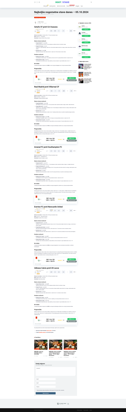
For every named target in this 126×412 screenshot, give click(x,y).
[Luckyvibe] (80, 34)
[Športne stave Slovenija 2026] (63, 2)
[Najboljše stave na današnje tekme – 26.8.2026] (40, 345)
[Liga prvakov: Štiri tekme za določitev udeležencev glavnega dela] (81, 76)
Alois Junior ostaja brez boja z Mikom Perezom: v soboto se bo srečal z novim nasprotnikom (88, 80)
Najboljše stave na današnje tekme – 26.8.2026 (38, 353)
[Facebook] (35, 2)
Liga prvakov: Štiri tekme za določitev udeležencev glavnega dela (87, 74)
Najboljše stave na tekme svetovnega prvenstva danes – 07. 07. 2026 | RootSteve (70, 353)
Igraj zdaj (72, 138)
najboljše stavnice (42, 332)
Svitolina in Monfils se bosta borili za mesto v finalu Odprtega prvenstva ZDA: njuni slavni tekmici (88, 66)
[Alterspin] (80, 54)
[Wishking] (80, 40)
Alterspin (83, 52)
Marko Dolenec (41, 21)
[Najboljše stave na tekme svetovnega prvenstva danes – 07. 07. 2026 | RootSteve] (70, 345)
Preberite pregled (72, 80)
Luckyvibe (83, 32)
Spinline (83, 25)
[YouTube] (39, 2)
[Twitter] (37, 2)
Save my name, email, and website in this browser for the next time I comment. (50, 390)
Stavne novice (37, 17)
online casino (49, 330)
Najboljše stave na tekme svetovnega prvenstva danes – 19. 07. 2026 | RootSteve (55, 353)
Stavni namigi (43, 17)
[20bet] (40, 80)
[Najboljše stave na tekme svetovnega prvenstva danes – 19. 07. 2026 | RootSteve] (55, 345)
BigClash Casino (85, 45)
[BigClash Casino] (80, 47)
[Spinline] (80, 27)
